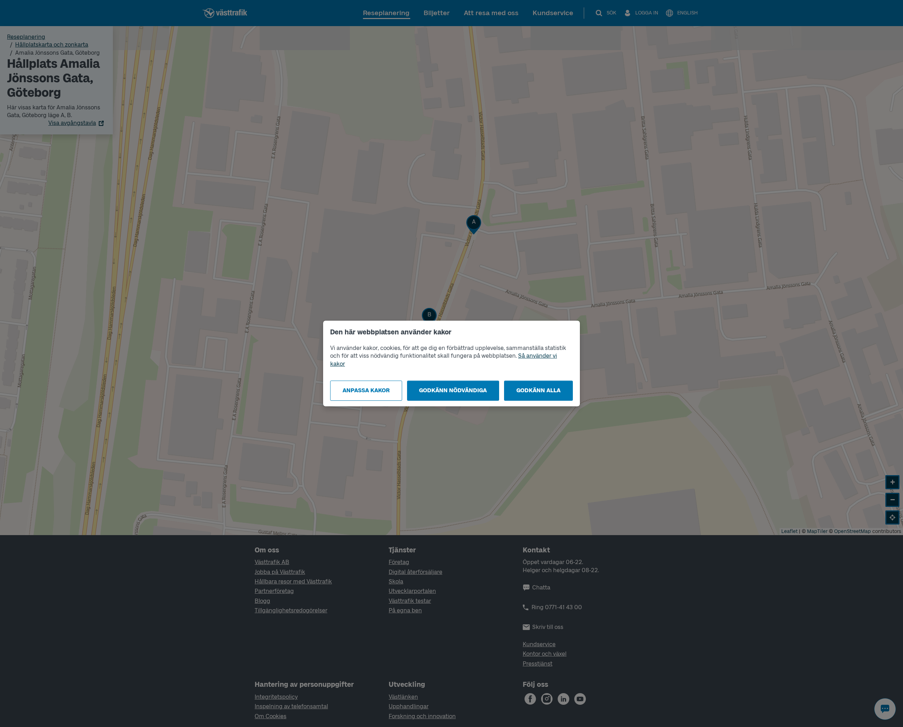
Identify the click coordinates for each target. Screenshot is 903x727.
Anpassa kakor (366, 390)
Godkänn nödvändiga (453, 390)
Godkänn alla (538, 390)
